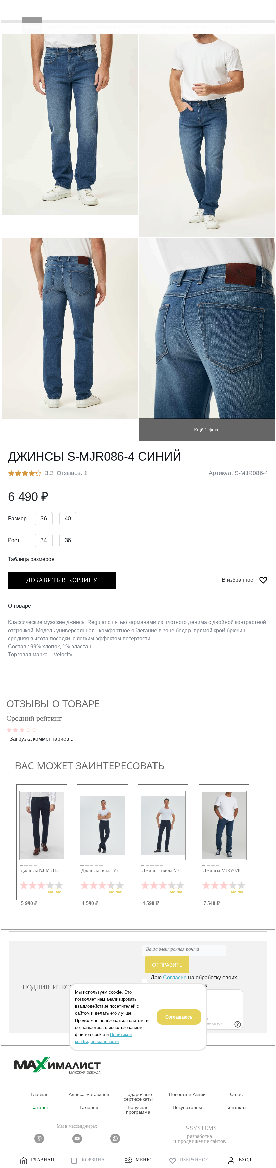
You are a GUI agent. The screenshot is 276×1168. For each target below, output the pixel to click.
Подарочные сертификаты (138, 1097)
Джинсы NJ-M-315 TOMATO (50, 870)
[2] (15, 729)
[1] (9, 729)
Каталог (39, 1107)
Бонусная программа (138, 1110)
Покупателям (187, 1107)
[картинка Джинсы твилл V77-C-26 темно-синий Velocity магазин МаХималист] (102, 825)
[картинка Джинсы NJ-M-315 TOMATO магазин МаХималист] (41, 825)
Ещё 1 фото (207, 429)
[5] (34, 729)
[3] (22, 729)
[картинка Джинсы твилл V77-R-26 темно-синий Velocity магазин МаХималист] (163, 825)
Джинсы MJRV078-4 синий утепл (237, 870)
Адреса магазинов (89, 1094)
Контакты (236, 1107)
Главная (40, 1094)
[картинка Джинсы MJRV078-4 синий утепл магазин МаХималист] (224, 825)
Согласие (175, 977)
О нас (236, 1094)
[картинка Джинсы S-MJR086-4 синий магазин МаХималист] (70, 124)
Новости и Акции (187, 1094)
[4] (28, 729)
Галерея (89, 1107)
